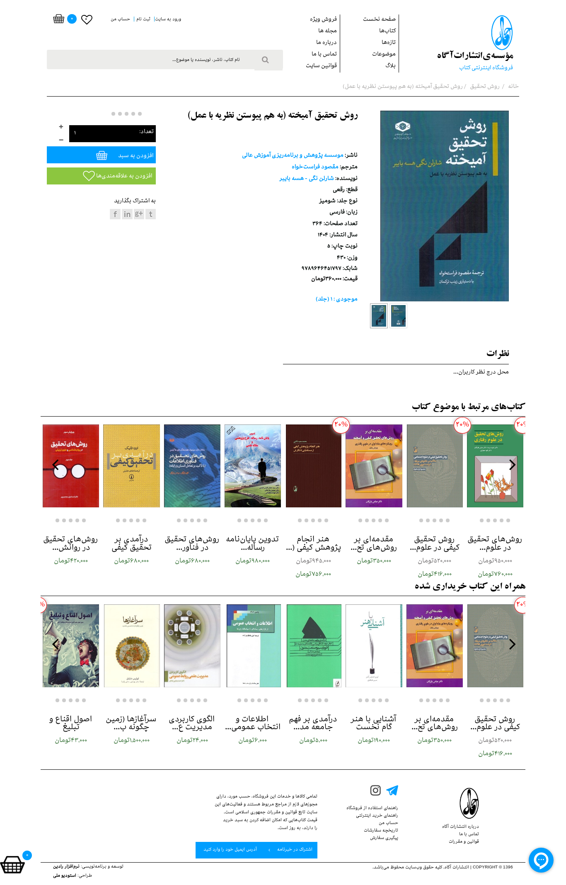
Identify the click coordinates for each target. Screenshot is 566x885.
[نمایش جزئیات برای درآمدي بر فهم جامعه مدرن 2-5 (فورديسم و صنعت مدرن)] (313, 645)
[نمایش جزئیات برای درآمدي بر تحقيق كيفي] (131, 465)
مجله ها (327, 31)
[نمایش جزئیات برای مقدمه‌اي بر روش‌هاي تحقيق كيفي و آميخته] (374, 465)
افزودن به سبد (135, 156)
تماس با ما (324, 55)
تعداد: (146, 132)
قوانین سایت (321, 66)
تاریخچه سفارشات (381, 831)
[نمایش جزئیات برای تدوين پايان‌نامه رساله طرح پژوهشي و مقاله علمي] (253, 465)
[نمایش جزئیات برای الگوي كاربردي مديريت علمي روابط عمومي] (192, 645)
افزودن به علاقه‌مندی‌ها (123, 176)
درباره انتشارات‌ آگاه (460, 827)
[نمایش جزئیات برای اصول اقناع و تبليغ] (71, 645)
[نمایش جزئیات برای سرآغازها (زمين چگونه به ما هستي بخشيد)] (131, 645)
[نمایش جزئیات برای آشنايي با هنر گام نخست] (374, 645)
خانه (513, 87)
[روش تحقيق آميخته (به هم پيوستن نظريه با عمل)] (379, 315)
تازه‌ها (389, 43)
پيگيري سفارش (384, 839)
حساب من (388, 824)
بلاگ (390, 66)
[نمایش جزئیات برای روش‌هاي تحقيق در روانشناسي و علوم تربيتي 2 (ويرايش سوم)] (71, 465)
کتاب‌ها (387, 31)
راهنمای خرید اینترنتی (377, 816)
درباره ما (326, 43)
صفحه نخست (379, 20)
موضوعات (384, 55)
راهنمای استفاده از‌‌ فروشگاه (372, 809)
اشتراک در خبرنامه (294, 850)
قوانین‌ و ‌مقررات (464, 842)
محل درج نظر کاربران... (481, 373)
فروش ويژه (323, 20)
